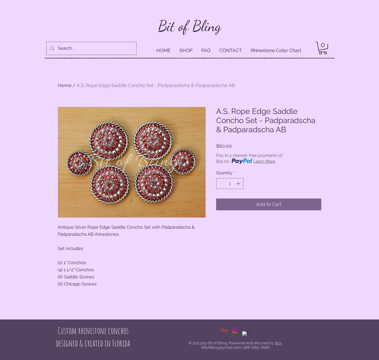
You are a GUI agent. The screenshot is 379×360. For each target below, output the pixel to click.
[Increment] (239, 183)
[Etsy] (224, 330)
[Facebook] (246, 335)
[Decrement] (220, 183)
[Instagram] (235, 330)
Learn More (264, 161)
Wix (278, 343)
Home (64, 85)
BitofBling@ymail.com (221, 347)
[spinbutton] (229, 183)
